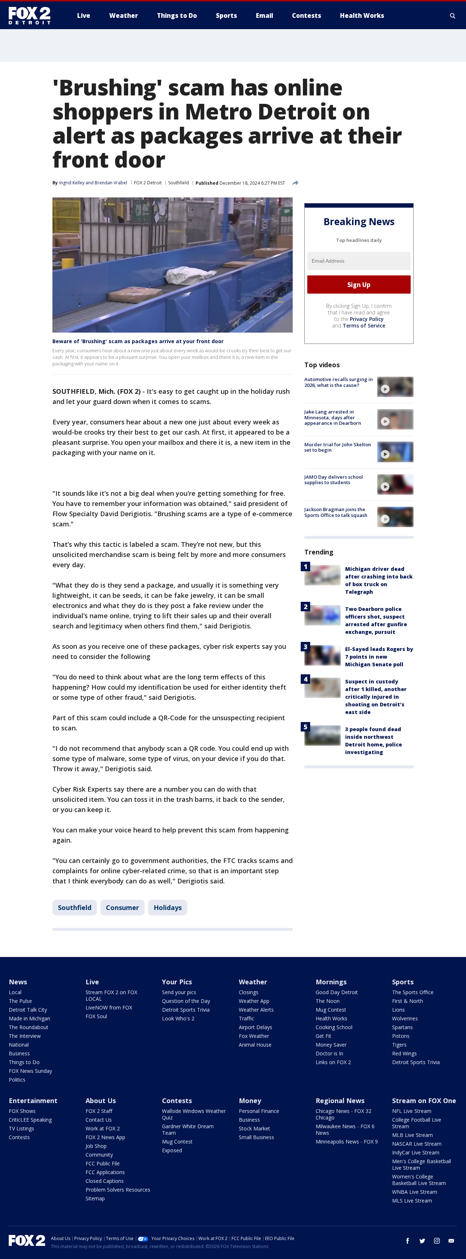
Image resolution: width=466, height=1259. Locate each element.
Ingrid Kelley (71, 183)
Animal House (255, 1044)
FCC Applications (105, 1172)
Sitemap (95, 1198)
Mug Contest (331, 1009)
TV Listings (21, 1128)
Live (92, 981)
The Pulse (20, 1000)
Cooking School (334, 1027)
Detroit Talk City (28, 1009)
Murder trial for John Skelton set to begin (337, 447)
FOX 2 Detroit (148, 183)
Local (15, 992)
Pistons (401, 1035)
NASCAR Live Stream (417, 1143)
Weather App (254, 1000)
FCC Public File (103, 1163)
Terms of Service (364, 325)
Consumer (122, 907)
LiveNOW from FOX (109, 1007)
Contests (19, 1137)
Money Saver (331, 1044)
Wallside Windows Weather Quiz (194, 1114)
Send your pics (179, 992)
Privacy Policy (367, 318)
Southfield (178, 183)
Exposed (172, 1150)
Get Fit (323, 1035)
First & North (407, 1000)
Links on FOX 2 (333, 1062)
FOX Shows (22, 1110)
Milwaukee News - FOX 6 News (345, 1129)
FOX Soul (96, 1016)
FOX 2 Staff (99, 1110)
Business (19, 1053)
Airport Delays (255, 1027)
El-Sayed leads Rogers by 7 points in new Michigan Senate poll (379, 657)
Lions (398, 1009)
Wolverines (405, 1018)
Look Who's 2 (178, 1018)
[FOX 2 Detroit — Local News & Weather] (33, 15)
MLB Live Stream (412, 1134)
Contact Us (99, 1119)
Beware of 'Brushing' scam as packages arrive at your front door (138, 341)
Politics (17, 1079)
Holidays (168, 907)
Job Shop (96, 1145)
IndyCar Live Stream (415, 1152)
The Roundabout (28, 1027)
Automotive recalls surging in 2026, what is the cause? (338, 382)
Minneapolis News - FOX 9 (347, 1141)
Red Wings (404, 1053)
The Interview (25, 1035)
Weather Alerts (256, 1009)
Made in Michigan (29, 1018)
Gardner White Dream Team (188, 1129)
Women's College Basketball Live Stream (419, 1180)
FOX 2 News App (105, 1137)
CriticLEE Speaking (30, 1119)
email (451, 1241)
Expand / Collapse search (453, 15)
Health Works (331, 1018)
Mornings (331, 981)
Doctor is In (329, 1053)
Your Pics (177, 981)
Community (99, 1154)
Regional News (340, 1100)
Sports (403, 981)
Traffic (246, 1018)
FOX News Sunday (30, 1070)
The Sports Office (413, 992)
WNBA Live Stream (414, 1191)
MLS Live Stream (412, 1200)
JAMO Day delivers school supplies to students (333, 480)
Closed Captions (105, 1180)
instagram (437, 1241)
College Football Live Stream (416, 1123)
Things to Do (24, 1062)
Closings (248, 992)
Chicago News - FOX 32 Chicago (343, 1114)
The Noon (328, 1000)
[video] (395, 387)
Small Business (256, 1137)
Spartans (402, 1027)
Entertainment (33, 1100)
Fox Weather (254, 1035)
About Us (101, 1100)
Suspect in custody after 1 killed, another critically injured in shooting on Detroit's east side (376, 696)
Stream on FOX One (424, 1100)
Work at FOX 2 (103, 1128)
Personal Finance (259, 1110)
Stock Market (254, 1128)
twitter (422, 1241)
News (18, 981)
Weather (253, 981)
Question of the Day (186, 1000)
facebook (408, 1241)
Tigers (399, 1044)
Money (250, 1100)
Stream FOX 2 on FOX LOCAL (111, 995)
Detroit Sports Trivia (186, 1009)
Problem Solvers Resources (118, 1189)
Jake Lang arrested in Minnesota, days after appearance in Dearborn (332, 417)
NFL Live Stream (411, 1110)
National (19, 1044)
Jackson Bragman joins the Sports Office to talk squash (335, 512)
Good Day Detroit (337, 992)
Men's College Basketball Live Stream (421, 1164)
